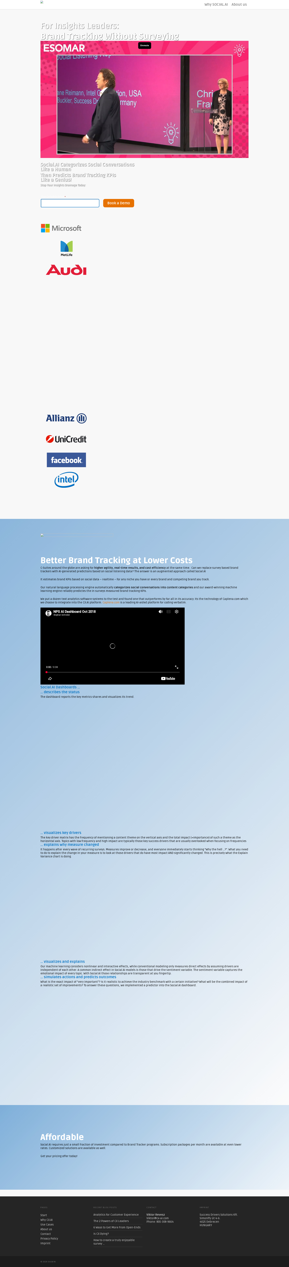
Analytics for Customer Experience (116, 1214)
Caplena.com (111, 602)
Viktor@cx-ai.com (158, 1218)
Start (43, 1215)
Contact (45, 1234)
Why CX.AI (46, 1220)
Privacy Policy (49, 1238)
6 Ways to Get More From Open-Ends (116, 1227)
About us (239, 4)
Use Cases (47, 1224)
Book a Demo (118, 203)
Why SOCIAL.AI (216, 4)
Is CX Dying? (101, 1234)
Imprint (45, 1243)
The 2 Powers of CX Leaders (111, 1221)
